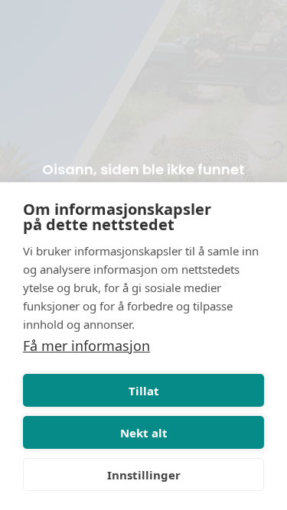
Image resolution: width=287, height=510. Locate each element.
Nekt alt (144, 432)
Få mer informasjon (86, 345)
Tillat (144, 390)
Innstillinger (144, 474)
